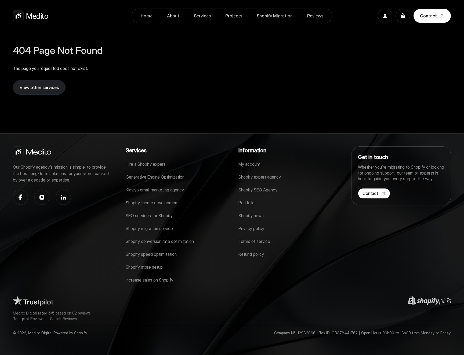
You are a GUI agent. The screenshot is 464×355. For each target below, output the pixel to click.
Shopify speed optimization (151, 254)
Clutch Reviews (63, 318)
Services (202, 16)
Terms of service (254, 241)
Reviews (315, 16)
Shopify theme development (152, 202)
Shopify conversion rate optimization (160, 241)
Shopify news (251, 215)
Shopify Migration (275, 16)
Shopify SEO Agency (257, 190)
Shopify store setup (144, 267)
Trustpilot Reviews (29, 318)
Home (147, 16)
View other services (39, 87)
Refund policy (251, 254)
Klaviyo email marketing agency (155, 190)
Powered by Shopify (70, 333)
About (173, 16)
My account (249, 164)
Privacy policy (251, 228)
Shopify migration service (149, 228)
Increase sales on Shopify (149, 280)
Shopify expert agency (259, 177)
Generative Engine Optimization (155, 177)
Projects (233, 16)
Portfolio (246, 202)
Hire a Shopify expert (145, 164)
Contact (428, 16)
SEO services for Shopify (149, 215)
